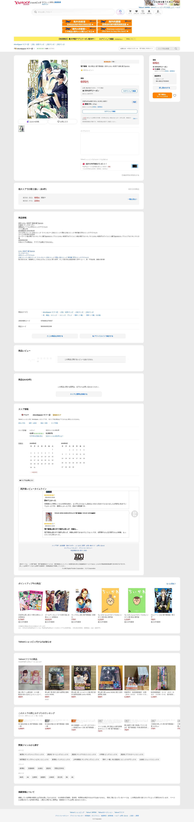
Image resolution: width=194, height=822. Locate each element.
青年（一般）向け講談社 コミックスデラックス (119, 759)
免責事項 (103, 815)
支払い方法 (21, 423)
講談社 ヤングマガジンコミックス (84, 754)
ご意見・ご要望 (134, 815)
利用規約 (87, 815)
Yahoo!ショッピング (77, 812)
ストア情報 (54, 423)
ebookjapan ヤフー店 (21, 44)
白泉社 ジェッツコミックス (149, 759)
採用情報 (110, 815)
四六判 (60, 777)
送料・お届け (33, 423)
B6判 (21, 777)
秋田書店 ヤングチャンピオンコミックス (34, 759)
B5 (67, 777)
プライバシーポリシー (62, 815)
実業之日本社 (59, 768)
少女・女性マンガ (37, 44)
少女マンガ (50, 44)
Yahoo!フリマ (119, 812)
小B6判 (51, 777)
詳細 (134, 118)
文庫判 (34, 777)
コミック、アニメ (66, 315)
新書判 (43, 777)
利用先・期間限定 (98, 107)
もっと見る (170, 584)
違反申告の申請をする (131, 175)
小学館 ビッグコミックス (108, 754)
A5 (72, 777)
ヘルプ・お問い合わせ (121, 815)
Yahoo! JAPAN (144, 7)
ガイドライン (96, 815)
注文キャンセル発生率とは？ (54, 436)
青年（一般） (79, 315)
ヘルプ (177, 7)
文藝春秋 (31, 768)
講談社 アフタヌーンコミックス (132, 754)
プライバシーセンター (77, 815)
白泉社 (40, 768)
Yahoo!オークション (105, 812)
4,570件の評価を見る (36, 436)
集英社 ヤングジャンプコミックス (32, 754)
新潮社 (22, 768)
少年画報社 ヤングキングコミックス (86, 759)
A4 (28, 777)
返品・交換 (44, 423)
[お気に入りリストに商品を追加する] (174, 95)
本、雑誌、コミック (50, 315)
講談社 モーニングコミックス (57, 754)
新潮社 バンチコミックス (61, 759)
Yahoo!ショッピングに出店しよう (162, 7)
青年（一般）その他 (93, 315)
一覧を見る (132, 199)
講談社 (48, 768)
